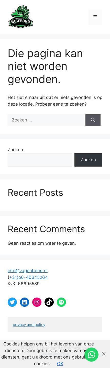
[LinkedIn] (24, 302)
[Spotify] (61, 302)
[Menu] (95, 17)
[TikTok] (49, 302)
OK (60, 363)
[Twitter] (12, 302)
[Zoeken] (93, 120)
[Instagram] (36, 302)
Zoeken (15, 149)
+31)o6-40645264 (28, 277)
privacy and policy (29, 324)
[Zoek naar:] (46, 119)
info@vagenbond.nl (28, 270)
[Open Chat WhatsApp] (91, 354)
